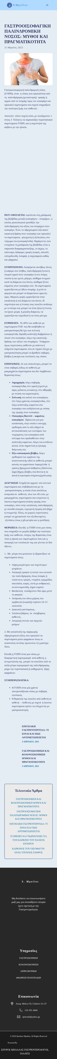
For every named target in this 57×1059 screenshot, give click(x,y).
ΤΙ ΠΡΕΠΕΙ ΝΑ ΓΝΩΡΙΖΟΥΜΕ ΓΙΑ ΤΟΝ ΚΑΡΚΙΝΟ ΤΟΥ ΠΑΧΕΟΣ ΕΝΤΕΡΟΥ (28, 840)
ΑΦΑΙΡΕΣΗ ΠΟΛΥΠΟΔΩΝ (28, 978)
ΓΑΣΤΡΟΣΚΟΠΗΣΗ (28, 958)
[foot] (15, 890)
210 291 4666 (31, 1010)
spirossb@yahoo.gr (31, 1017)
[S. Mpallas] (38, 881)
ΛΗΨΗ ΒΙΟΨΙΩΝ (28, 971)
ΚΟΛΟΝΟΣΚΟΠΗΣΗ (28, 964)
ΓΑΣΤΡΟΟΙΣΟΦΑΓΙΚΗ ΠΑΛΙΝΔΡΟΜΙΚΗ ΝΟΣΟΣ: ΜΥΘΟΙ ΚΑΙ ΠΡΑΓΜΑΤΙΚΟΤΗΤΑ (28, 815)
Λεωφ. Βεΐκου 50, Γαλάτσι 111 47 (31, 1004)
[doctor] (29, 926)
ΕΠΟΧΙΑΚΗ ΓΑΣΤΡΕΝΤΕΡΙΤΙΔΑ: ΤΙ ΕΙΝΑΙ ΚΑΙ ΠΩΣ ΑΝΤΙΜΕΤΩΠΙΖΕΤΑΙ (29, 827)
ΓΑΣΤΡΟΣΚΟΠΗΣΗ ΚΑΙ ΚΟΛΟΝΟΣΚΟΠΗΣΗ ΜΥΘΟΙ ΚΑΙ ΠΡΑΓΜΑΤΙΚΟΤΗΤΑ (28, 803)
